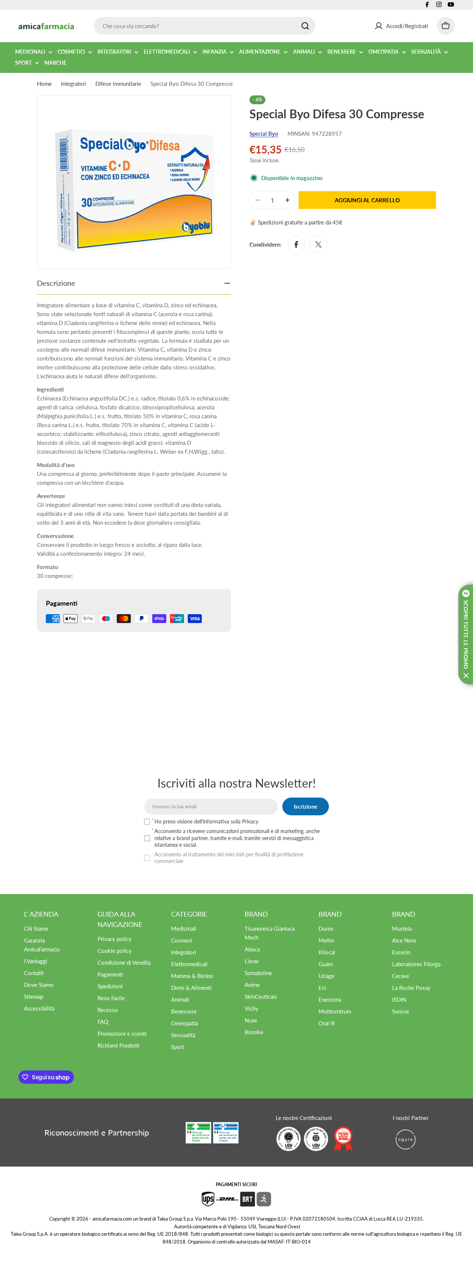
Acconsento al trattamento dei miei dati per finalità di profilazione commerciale (228, 857)
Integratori (73, 83)
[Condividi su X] (318, 244)
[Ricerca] (305, 25)
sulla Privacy (244, 821)
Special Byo (263, 133)
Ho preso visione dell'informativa (206, 821)
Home (44, 83)
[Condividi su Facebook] (296, 244)
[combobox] (205, 26)
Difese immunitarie (118, 83)
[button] (465, 634)
